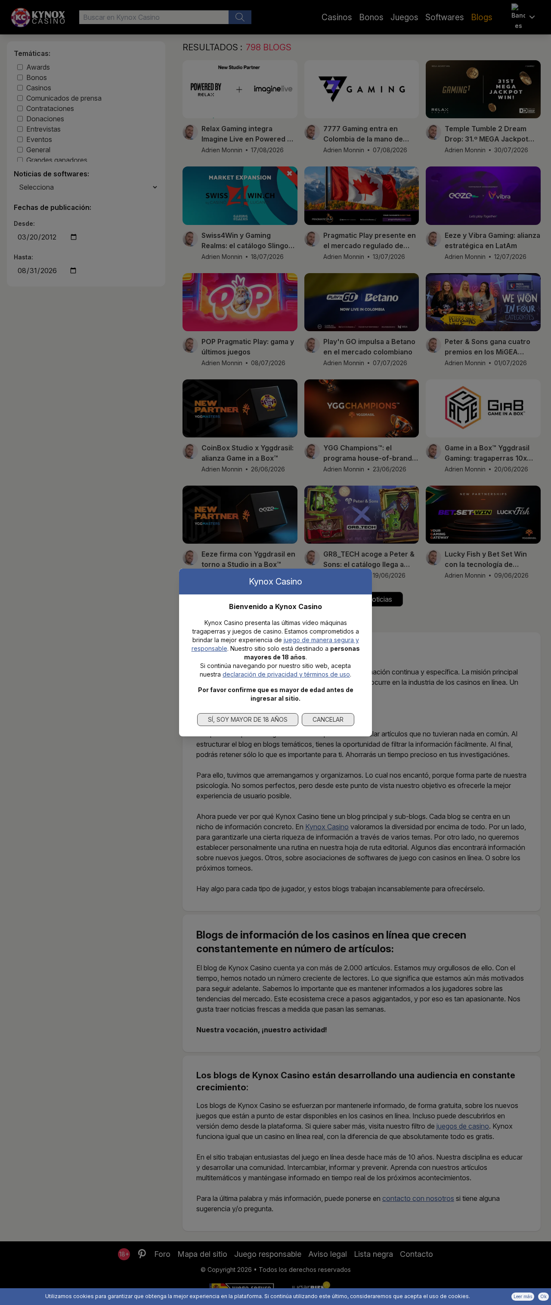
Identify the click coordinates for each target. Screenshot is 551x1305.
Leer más (523, 1296)
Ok (543, 1296)
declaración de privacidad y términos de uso (286, 674)
